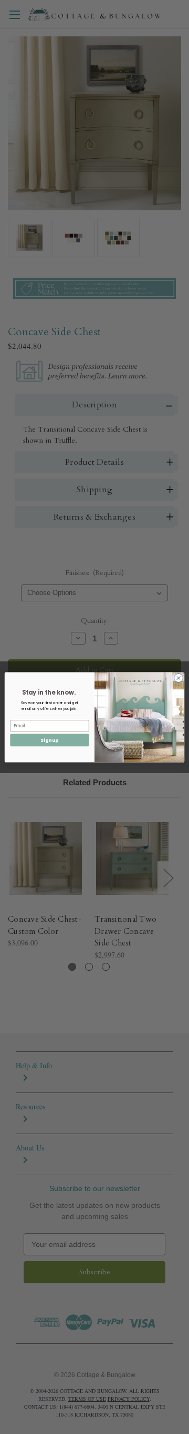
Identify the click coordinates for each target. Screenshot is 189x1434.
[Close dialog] (178, 677)
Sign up (49, 740)
